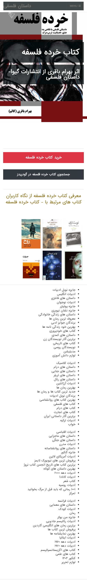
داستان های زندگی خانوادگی (56, 314)
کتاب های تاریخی (64, 343)
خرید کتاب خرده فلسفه (44, 157)
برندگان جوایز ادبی (63, 322)
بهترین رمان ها (65, 387)
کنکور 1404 (68, 558)
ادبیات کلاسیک (65, 363)
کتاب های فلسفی (64, 404)
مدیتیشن (69, 351)
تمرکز (72, 493)
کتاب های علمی (65, 554)
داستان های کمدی (63, 335)
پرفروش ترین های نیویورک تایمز (54, 460)
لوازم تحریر (68, 562)
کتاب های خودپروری (62, 331)
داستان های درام (64, 367)
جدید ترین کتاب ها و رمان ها (56, 391)
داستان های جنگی (63, 440)
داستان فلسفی (17, 6)
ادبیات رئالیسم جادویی (60, 521)
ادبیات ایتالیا (67, 537)
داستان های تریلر (64, 375)
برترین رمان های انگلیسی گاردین (54, 525)
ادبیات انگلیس (66, 294)
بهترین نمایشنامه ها (62, 533)
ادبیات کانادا (67, 477)
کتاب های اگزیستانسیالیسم (58, 550)
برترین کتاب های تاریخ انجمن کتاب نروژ (49, 464)
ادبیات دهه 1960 (65, 542)
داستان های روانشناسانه (60, 448)
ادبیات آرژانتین (65, 383)
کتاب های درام (66, 408)
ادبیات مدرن (67, 444)
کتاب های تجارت (64, 412)
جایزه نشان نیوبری (63, 310)
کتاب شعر (69, 481)
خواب (71, 424)
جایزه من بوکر (66, 517)
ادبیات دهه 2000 (64, 473)
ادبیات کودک (66, 509)
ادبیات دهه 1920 (65, 546)
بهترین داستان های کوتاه (59, 468)
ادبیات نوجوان (66, 302)
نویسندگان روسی (64, 347)
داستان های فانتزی (63, 298)
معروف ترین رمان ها (62, 318)
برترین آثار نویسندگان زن (59, 339)
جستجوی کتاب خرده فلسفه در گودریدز (43, 174)
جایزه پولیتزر (67, 306)
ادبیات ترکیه (67, 420)
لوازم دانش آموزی (63, 355)
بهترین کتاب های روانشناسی (57, 399)
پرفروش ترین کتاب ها (61, 529)
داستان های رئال (64, 379)
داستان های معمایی (62, 505)
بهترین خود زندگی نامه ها (58, 327)
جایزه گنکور (68, 452)
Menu (74, 6)
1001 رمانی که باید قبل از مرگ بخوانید (51, 489)
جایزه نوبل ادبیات (64, 290)
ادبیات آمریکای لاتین (62, 456)
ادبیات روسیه (67, 485)
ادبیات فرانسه (66, 501)
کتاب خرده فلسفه (51, 52)
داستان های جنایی (63, 371)
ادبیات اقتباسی (65, 432)
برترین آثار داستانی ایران (59, 416)
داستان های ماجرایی (62, 436)
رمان (72, 513)
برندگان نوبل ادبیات (62, 395)
